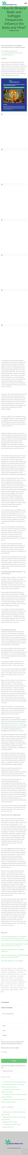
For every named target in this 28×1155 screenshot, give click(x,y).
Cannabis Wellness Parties (13, 974)
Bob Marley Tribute (22, 970)
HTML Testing (13, 1122)
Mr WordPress (7, 1124)
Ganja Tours (5, 980)
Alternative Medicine (7, 968)
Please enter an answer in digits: (10, 1047)
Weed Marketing (14, 989)
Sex (15, 985)
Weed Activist (23, 987)
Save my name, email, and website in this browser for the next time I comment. (12, 1042)
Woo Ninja (11, 1127)
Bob (15, 968)
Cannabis (4, 972)
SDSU (11, 985)
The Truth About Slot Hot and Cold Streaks (14, 1082)
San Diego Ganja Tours (11, 983)
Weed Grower (5, 989)
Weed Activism (14, 987)
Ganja (3, 978)
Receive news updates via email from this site (13, 1066)
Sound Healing (5, 987)
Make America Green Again (16, 980)
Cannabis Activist (12, 972)
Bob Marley (20, 968)
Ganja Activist (10, 978)
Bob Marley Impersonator (8, 970)
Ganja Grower (19, 978)
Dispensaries (13, 976)
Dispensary (20, 976)
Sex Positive (21, 985)
